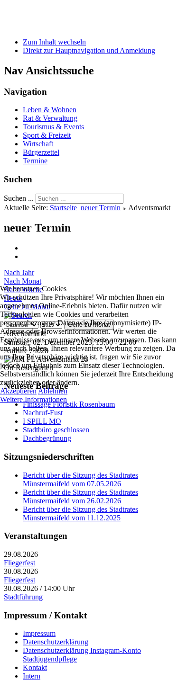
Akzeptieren (18, 391)
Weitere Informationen (33, 399)
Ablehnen (52, 391)
